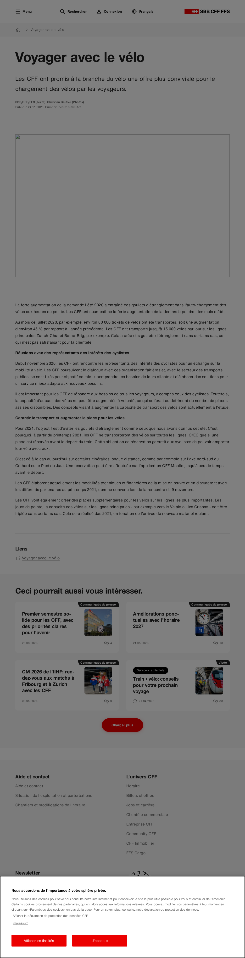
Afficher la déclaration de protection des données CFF (50, 916)
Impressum (20, 923)
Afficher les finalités (39, 941)
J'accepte (100, 941)
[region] (122, 917)
